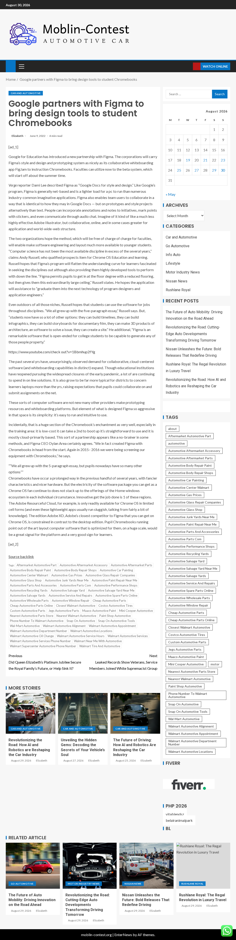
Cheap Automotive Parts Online (31, 605)
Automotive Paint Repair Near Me (114, 580)
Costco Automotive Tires (115, 605)
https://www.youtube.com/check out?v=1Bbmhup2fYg (52, 352)
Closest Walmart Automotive (75, 605)
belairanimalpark (179, 820)
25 (179, 170)
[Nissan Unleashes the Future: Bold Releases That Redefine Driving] (146, 866)
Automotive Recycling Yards (28, 590)
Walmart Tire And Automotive (99, 646)
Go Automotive (177, 246)
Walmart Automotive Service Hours (80, 636)
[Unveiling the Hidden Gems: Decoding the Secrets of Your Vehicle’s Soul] (83, 713)
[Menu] (21, 66)
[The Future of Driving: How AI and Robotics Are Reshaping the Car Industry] (135, 713)
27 (197, 170)
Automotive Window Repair (70, 600)
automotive (176, 443)
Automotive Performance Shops (115, 585)
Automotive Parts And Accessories (33, 585)
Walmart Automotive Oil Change (32, 636)
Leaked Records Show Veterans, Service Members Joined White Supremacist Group (123, 661)
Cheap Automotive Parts (109, 600)
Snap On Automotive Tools (116, 621)
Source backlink (21, 556)
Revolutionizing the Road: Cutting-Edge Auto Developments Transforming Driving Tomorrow (193, 333)
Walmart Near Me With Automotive (98, 641)
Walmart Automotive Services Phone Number (40, 641)
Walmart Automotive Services (128, 636)
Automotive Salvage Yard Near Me (111, 590)
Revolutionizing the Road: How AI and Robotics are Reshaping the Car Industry (196, 386)
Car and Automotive (26, 93)
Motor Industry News (183, 272)
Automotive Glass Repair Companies (110, 575)
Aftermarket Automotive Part (36, 565)
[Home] (11, 66)
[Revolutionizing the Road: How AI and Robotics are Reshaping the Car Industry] (30, 713)
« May (170, 194)
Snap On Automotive (81, 621)
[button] (21, 66)
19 (188, 160)
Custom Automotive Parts (27, 610)
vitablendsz (175, 814)
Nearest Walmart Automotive (76, 616)
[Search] (189, 66)
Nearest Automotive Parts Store (31, 616)
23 (223, 160)
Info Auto (173, 255)
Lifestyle (173, 263)
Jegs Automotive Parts (63, 610)
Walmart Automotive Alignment (64, 626)
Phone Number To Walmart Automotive (36, 621)
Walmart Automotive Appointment (112, 626)
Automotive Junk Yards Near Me (66, 580)
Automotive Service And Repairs (70, 595)
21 (205, 160)
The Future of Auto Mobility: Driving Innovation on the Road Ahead (32, 900)
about (172, 429)
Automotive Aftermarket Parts (131, 565)
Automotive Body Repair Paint (30, 570)
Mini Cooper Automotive (136, 610)
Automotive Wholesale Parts (29, 600)
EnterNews (123, 934)
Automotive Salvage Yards (27, 595)
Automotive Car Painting (116, 570)
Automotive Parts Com (75, 585)
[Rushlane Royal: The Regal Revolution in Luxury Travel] (203, 866)
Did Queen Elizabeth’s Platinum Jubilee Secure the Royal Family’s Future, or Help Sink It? (45, 661)
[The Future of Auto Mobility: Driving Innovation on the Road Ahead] (33, 866)
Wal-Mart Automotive (25, 626)
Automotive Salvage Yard (68, 590)
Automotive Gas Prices (66, 575)
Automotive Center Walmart (29, 575)
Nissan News (176, 281)
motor (215, 664)
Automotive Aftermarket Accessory (84, 565)
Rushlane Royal (178, 290)
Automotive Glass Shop (26, 580)
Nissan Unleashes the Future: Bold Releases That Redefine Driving (145, 900)
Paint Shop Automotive (115, 616)
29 (214, 170)
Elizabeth (18, 136)
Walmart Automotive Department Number (38, 631)
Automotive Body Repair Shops (75, 570)
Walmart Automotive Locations (91, 631)
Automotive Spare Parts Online (116, 595)
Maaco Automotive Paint (99, 610)
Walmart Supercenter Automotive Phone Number (43, 646)
